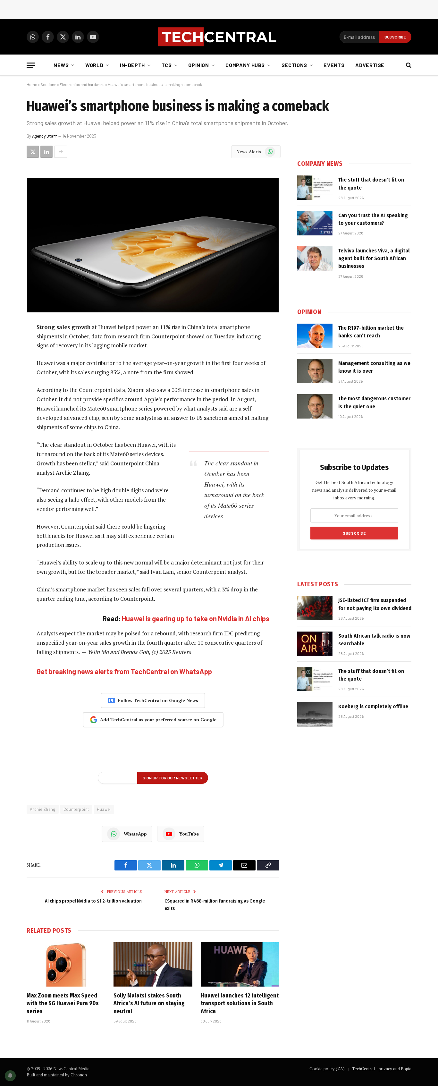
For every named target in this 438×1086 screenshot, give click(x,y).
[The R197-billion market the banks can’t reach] (315, 336)
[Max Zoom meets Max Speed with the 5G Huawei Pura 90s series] (66, 964)
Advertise (369, 65)
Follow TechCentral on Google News (158, 700)
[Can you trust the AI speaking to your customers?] (315, 223)
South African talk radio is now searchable (374, 639)
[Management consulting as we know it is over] (315, 371)
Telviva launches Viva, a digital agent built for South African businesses (374, 258)
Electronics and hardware (82, 84)
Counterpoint (76, 809)
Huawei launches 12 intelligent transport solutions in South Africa (240, 1003)
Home (32, 84)
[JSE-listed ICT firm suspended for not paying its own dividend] (315, 608)
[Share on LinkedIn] (46, 152)
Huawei (104, 809)
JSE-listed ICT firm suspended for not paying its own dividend (374, 604)
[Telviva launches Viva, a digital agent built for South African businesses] (315, 258)
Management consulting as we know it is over (374, 367)
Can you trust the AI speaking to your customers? (373, 219)
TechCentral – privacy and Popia (381, 1069)
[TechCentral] (219, 37)
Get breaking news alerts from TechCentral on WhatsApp (124, 671)
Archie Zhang (42, 809)
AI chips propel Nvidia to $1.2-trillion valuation (93, 901)
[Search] (408, 65)
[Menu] (31, 65)
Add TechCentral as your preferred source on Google (158, 720)
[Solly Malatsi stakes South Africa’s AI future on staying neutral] (153, 964)
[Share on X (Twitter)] (33, 152)
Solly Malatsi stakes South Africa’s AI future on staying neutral (149, 1003)
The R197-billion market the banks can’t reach (371, 332)
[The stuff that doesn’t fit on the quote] (315, 187)
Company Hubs (245, 65)
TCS (167, 65)
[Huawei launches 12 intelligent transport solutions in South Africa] (240, 964)
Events (334, 65)
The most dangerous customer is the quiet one (374, 402)
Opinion (198, 65)
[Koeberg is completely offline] (315, 714)
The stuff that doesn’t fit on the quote (371, 183)
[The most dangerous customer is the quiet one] (315, 406)
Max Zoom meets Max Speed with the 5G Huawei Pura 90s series (63, 1003)
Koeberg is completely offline (373, 706)
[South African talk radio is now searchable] (315, 644)
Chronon (79, 1075)
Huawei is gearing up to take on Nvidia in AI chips (195, 618)
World (94, 65)
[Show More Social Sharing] (60, 152)
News (61, 65)
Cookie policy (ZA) (327, 1069)
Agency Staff (44, 136)
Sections (294, 65)
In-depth (132, 65)
